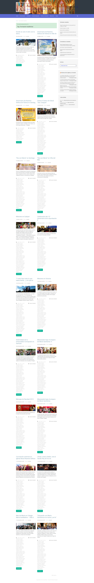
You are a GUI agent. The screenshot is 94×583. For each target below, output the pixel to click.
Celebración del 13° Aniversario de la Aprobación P (47, 218)
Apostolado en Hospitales (20, 132)
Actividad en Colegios (19, 56)
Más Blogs (70, 47)
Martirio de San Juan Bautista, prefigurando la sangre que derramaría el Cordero (68, 86)
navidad (44, 140)
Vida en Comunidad (19, 139)
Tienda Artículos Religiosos (64, 104)
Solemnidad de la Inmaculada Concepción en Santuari (25, 341)
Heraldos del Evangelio (63, 102)
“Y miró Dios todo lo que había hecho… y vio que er (24, 279)
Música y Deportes (19, 61)
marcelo (27, 36)
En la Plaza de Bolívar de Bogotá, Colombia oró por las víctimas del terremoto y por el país (67, 83)
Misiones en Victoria (44, 278)
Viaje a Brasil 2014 (40, 90)
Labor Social (42, 137)
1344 (41, 64)
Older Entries (54, 575)
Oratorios (38, 84)
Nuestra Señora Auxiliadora (64, 30)
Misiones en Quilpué (22, 216)
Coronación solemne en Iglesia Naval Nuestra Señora (25, 457)
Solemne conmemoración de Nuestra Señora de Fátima (68, 33)
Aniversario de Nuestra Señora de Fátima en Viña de (46, 33)
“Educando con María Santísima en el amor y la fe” (46, 516)
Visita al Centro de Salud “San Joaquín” (45, 101)
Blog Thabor (62, 100)
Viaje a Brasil (44, 89)
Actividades (18, 57)
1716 (43, 64)
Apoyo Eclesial (43, 70)
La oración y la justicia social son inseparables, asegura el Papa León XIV (67, 80)
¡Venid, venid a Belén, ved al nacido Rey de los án (46, 457)
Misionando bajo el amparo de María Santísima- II (46, 341)
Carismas (38, 71)
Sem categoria (21, 62)
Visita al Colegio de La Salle (64, 28)
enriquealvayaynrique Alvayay (65, 54)
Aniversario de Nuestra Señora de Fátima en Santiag (25, 101)
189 (44, 64)
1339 (39, 64)
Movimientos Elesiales (40, 139)
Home (17, 20)
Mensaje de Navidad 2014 (67, 52)
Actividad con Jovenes (20, 55)
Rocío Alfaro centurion (63, 47)
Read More (19, 142)
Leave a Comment (33, 55)
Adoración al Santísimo (19, 130)
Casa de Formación (19, 134)
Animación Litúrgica (19, 131)
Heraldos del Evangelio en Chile (47, 6)
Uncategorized (39, 89)
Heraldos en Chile (21, 60)
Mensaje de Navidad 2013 (25, 399)
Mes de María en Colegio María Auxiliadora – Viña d (25, 516)
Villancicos (42, 91)
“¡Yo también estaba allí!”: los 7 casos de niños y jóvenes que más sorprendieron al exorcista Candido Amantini (68, 76)
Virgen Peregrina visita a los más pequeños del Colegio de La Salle (67, 26)
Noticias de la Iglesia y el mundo (68, 72)
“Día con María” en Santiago (25, 158)
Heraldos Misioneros (40, 78)
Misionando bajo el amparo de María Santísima (46, 400)
